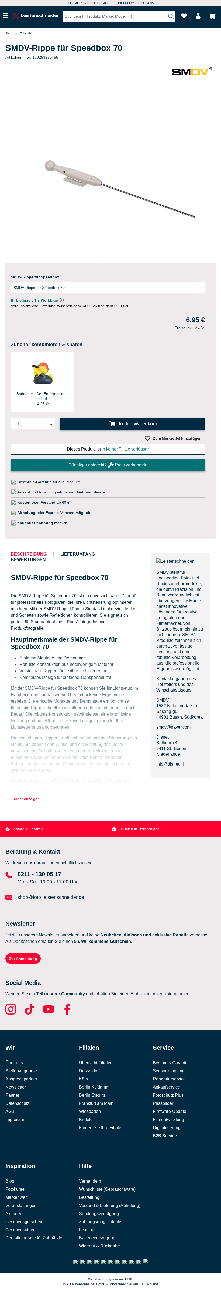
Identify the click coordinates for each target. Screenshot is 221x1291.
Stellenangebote (21, 1071)
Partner (12, 1095)
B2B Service (165, 1135)
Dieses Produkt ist (108, 449)
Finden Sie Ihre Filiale (100, 1127)
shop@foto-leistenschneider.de (51, 897)
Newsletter (15, 1087)
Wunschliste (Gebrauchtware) (107, 1189)
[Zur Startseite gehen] (35, 15)
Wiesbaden (90, 1111)
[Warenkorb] (212, 15)
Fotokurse (15, 1189)
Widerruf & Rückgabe (99, 1246)
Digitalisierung (167, 1127)
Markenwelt (16, 1197)
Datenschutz (17, 1103)
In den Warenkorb (137, 423)
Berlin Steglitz (92, 1095)
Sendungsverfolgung (99, 1213)
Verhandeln (90, 1181)
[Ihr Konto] (198, 15)
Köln (83, 1079)
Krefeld (86, 1119)
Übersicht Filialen (96, 1062)
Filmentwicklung (168, 1119)
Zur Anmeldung (23, 958)
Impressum (15, 1119)
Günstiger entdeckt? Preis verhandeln (107, 465)
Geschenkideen (20, 1229)
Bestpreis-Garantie (27, 829)
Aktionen (13, 1213)
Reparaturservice (169, 1079)
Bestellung (89, 1197)
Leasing (86, 1229)
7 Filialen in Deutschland (88, 3)
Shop (8, 33)
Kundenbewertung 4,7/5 (134, 3)
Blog (9, 1181)
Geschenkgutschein (24, 1221)
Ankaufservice (166, 1087)
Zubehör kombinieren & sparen (46, 344)
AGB (10, 1111)
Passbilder (163, 1103)
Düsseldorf (89, 1071)
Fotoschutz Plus (168, 1095)
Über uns (14, 1062)
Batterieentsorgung (97, 1238)
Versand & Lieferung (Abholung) (109, 1205)
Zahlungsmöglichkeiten (101, 1221)
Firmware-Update (169, 1111)
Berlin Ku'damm (94, 1087)
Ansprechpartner (21, 1079)
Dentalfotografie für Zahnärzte (33, 1238)
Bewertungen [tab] (28, 559)
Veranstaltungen (21, 1205)
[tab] (29, 554)
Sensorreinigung (169, 1071)
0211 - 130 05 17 (39, 874)
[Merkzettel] (184, 15)
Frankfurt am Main (96, 1103)
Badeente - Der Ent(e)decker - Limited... (42, 396)
